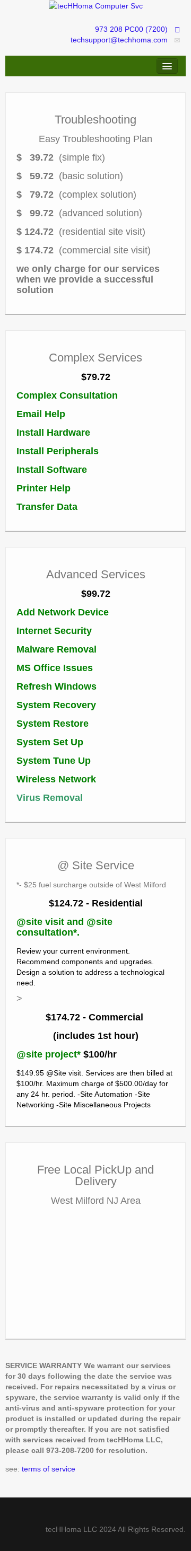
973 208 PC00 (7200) (131, 29)
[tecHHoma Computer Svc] (96, 5)
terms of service (47, 1469)
